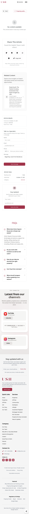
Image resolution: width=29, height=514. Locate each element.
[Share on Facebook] (12, 53)
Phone (5, 148)
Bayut (14, 499)
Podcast (4, 441)
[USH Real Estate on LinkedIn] (10, 460)
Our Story (4, 407)
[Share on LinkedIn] (17, 53)
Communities (15, 402)
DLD (24, 499)
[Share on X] (6, 53)
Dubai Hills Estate (9, 490)
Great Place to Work (7, 439)
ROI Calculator (15, 414)
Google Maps (14, 501)
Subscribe (8, 318)
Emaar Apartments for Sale (9, 488)
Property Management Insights (14, 486)
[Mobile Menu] (26, 2)
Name (5, 137)
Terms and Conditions (10, 470)
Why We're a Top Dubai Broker (9, 431)
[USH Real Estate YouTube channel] (13, 460)
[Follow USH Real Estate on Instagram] (7, 460)
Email (5, 143)
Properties (4, 400)
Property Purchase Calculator (19, 417)
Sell (3, 405)
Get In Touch (7, 389)
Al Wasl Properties (21, 488)
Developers (15, 405)
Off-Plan (4, 402)
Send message (14, 164)
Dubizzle (19, 499)
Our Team (4, 409)
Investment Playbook (17, 409)
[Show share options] (26, 511)
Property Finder (8, 499)
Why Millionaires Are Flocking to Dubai (14, 484)
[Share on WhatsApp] (22, 53)
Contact (4, 443)
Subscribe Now (14, 207)
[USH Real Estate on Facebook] (3, 460)
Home (3, 397)
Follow (8, 343)
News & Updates (16, 419)
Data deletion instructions (14, 473)
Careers (4, 436)
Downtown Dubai (19, 490)
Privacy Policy (20, 470)
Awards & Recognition (7, 434)
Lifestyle (14, 407)
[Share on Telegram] (9, 58)
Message (6, 154)
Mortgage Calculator (17, 412)
